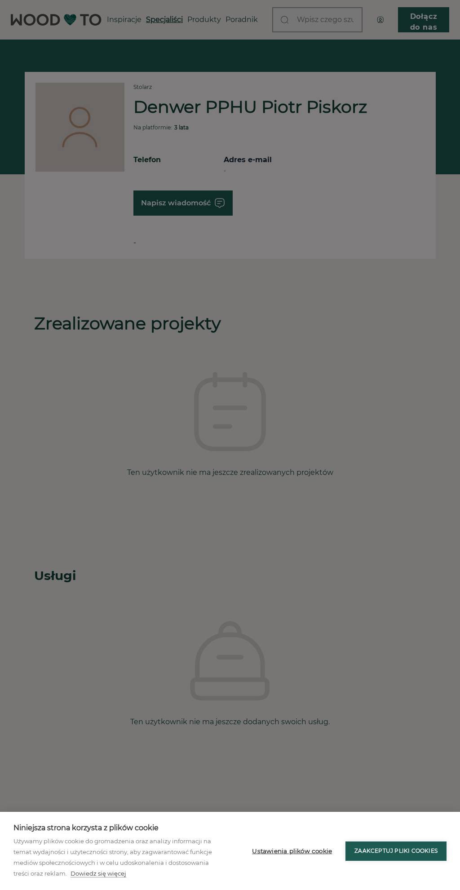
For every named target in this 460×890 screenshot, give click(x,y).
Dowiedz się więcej (98, 873)
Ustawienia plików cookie (292, 851)
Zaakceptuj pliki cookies (396, 850)
